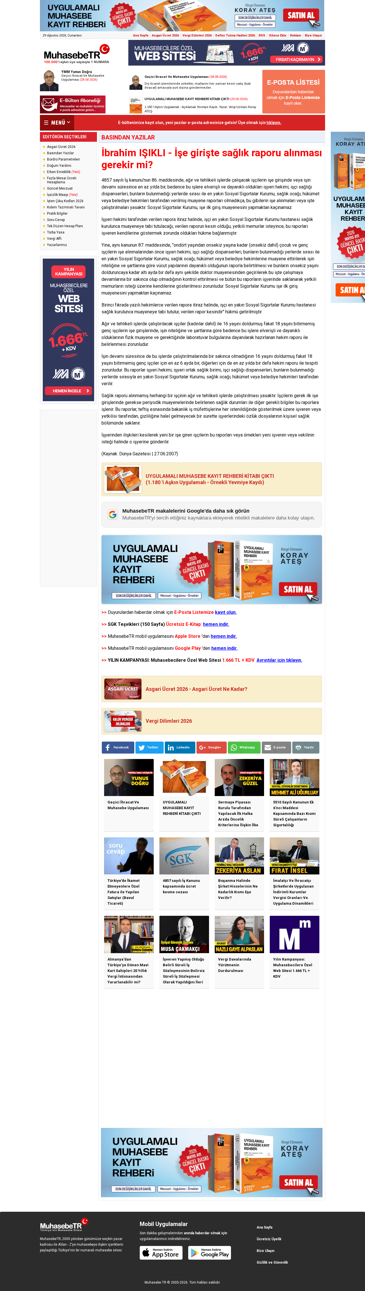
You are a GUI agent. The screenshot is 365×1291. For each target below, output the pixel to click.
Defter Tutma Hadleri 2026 (235, 35)
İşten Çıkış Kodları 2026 (65, 201)
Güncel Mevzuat (60, 188)
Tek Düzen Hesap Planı (65, 226)
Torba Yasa (55, 232)
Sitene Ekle (277, 35)
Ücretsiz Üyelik (269, 1239)
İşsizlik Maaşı (62, 195)
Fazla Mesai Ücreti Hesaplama (61, 180)
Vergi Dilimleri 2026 (197, 35)
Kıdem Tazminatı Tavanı (66, 207)
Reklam (295, 35)
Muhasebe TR (155, 1282)
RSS (262, 35)
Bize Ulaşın (313, 35)
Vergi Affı (54, 239)
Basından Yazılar (60, 153)
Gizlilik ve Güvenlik (272, 1262)
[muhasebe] (77, 64)
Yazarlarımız (57, 245)
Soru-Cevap (56, 220)
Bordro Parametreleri (63, 159)
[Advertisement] (68, 498)
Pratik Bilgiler (57, 214)
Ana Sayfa (140, 35)
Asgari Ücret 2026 (165, 35)
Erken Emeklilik (63, 172)
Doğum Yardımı (59, 166)
